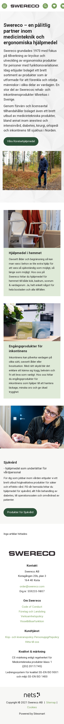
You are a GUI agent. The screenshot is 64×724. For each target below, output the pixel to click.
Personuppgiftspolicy (46, 637)
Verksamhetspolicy (32, 616)
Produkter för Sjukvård (20, 512)
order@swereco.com (32, 586)
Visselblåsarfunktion (32, 621)
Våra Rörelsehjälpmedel (21, 141)
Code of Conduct (32, 606)
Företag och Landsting (32, 611)
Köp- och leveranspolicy (19, 637)
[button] (4, 6)
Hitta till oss (32, 642)
